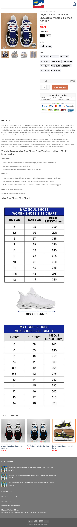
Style (42, 42)
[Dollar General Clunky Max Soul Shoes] (64, 430)
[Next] (34, 31)
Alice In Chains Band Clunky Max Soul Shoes (11, 447)
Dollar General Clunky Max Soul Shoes (62, 447)
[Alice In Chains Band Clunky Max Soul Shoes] (13, 430)
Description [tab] (5, 120)
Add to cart (60, 87)
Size (41, 53)
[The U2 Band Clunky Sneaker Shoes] (38, 430)
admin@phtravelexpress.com (10, 505)
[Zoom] (4, 47)
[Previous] (4, 31)
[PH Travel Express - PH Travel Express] (38, 4)
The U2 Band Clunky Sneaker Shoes (38, 446)
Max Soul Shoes (50, 12)
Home (41, 12)
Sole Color (44, 32)
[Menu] (2, 4)
